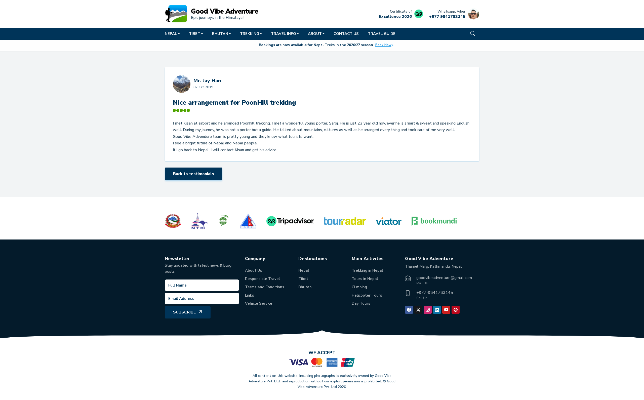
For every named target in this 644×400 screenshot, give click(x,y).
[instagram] (428, 310)
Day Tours (361, 303)
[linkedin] (437, 310)
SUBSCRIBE (184, 312)
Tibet (303, 278)
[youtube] (446, 310)
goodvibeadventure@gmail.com (444, 278)
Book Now (383, 45)
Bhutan (305, 287)
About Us (253, 270)
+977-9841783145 (434, 292)
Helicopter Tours (367, 295)
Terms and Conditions (264, 287)
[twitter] (418, 310)
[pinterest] (456, 310)
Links (249, 295)
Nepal (303, 270)
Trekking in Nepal (367, 270)
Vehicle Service (258, 303)
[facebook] (409, 310)
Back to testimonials (193, 174)
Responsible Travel (262, 278)
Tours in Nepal (365, 278)
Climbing (359, 287)
